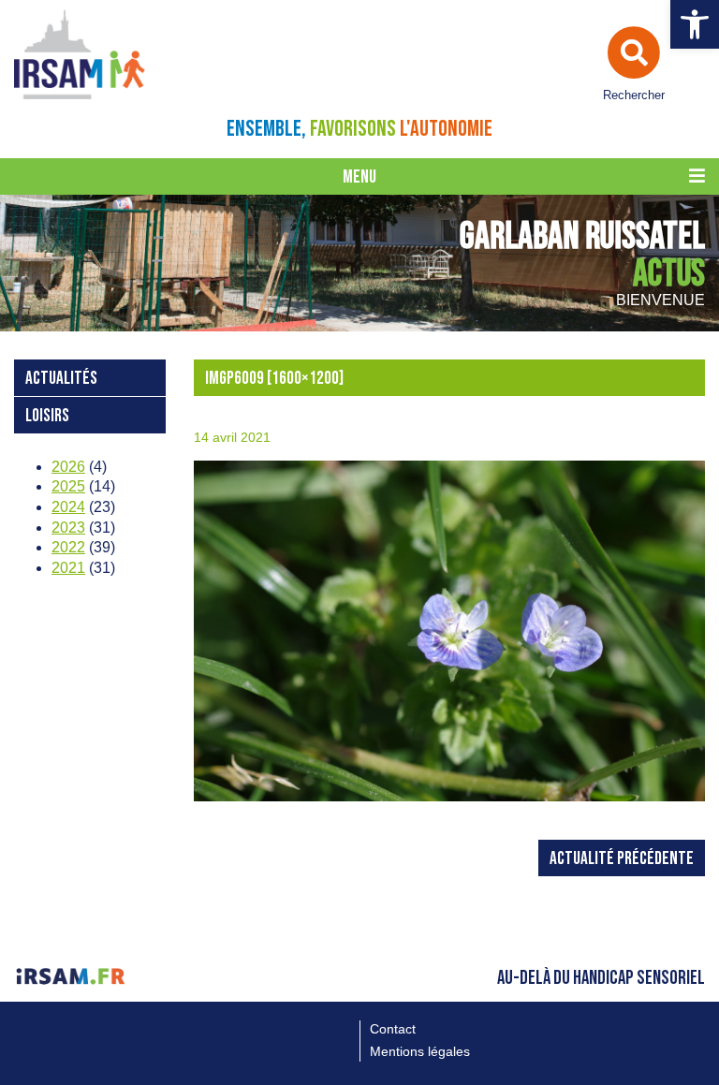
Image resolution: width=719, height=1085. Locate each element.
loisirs (47, 416)
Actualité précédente (622, 859)
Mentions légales (420, 1051)
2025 (68, 486)
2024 (68, 507)
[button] (694, 24)
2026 (68, 467)
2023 (68, 527)
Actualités (61, 378)
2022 (68, 547)
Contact (393, 1028)
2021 (68, 568)
